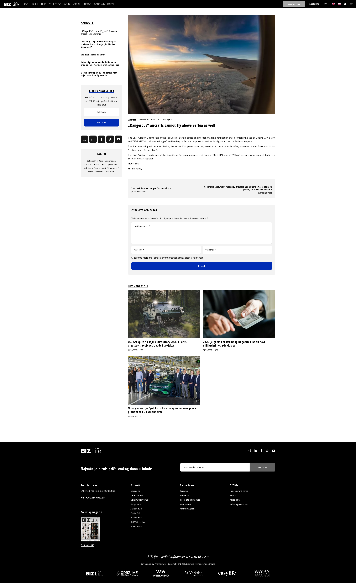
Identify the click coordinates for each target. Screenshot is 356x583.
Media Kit (184, 495)
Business (132, 119)
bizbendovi (110, 161)
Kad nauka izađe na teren (93, 54)
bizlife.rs (190, 564)
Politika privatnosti (239, 504)
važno (90, 171)
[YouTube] (118, 139)
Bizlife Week (136, 526)
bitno (101, 161)
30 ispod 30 (91, 161)
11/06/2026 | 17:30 (135, 350)
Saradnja (184, 491)
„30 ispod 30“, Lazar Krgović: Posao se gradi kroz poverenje (99, 32)
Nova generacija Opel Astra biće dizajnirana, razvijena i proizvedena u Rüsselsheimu (162, 410)
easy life (88, 164)
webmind (110, 171)
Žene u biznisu (137, 495)
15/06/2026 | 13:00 (135, 416)
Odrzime (88, 168)
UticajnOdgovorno (139, 499)
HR (103, 164)
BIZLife (146, 120)
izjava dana (112, 164)
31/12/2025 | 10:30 (210, 350)
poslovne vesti (100, 168)
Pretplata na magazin (190, 499)
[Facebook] (101, 139)
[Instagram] (84, 139)
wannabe (99, 171)
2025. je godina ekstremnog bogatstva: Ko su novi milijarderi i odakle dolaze (234, 343)
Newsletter (185, 504)
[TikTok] (110, 139)
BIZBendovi (136, 517)
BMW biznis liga (137, 522)
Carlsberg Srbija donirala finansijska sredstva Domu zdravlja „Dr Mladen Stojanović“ (98, 44)
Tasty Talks (136, 513)
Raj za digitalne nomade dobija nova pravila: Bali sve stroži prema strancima (100, 63)
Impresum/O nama (239, 491)
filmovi (97, 164)
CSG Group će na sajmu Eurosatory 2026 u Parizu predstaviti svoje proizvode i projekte (157, 343)
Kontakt (233, 495)
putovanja (112, 168)
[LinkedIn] (93, 139)
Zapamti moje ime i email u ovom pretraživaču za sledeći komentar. (168, 257)
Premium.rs (160, 564)
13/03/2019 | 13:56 (158, 120)
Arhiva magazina (188, 508)
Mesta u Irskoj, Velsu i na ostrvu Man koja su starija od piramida (99, 74)
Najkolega (135, 491)
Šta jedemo (135, 504)
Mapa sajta (235, 499)
